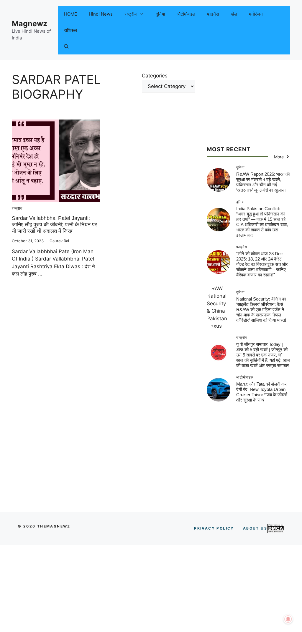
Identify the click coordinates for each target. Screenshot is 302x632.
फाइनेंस (213, 14)
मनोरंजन (256, 14)
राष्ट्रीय (130, 14)
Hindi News (101, 14)
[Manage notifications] (288, 619)
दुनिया (160, 14)
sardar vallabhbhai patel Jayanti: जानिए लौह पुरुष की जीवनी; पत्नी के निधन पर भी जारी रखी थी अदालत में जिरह (54, 224)
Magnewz (29, 23)
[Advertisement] (248, 109)
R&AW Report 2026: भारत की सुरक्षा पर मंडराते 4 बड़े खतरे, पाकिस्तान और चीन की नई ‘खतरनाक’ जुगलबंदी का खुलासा (263, 182)
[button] (66, 46)
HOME (70, 14)
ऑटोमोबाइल (186, 14)
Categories (155, 76)
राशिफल (70, 30)
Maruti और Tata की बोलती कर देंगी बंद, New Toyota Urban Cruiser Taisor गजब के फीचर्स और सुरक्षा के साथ (261, 391)
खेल (234, 14)
